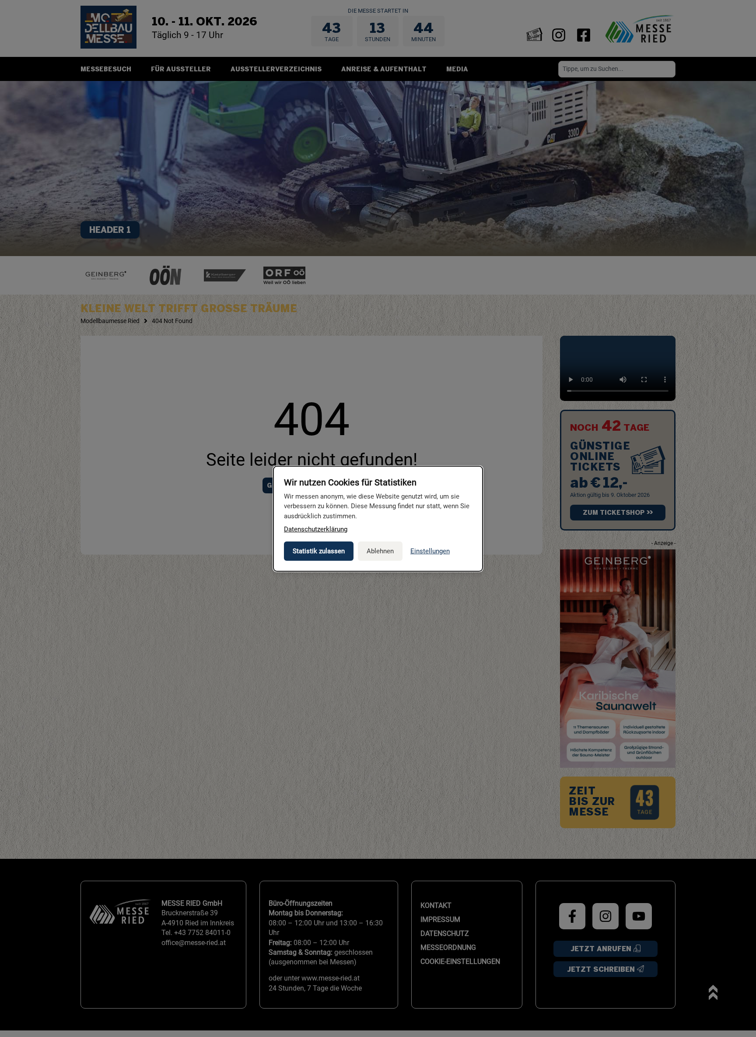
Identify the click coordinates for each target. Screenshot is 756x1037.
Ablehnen (380, 551)
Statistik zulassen (319, 551)
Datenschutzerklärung (315, 529)
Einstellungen (430, 551)
